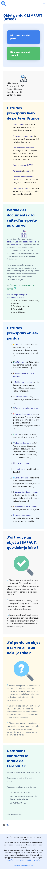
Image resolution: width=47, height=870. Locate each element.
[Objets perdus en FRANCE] (3, 3)
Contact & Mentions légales (23, 865)
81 (8, 825)
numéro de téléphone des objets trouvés (24, 860)
